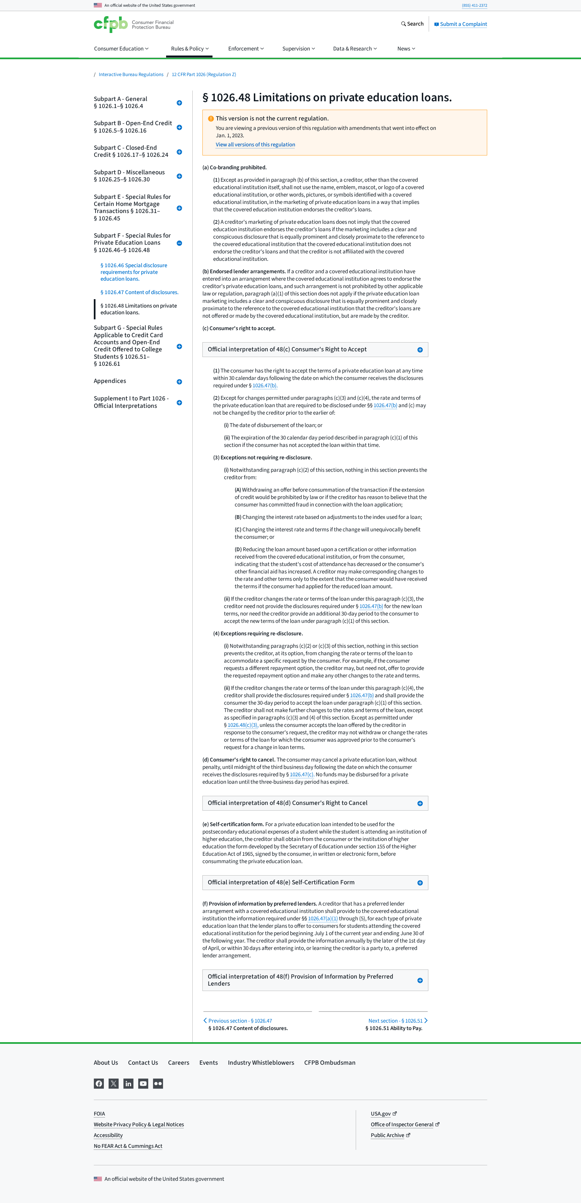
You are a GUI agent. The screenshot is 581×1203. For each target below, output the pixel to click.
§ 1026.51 (395, 1021)
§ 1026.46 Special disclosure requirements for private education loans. (134, 272)
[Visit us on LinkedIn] (128, 1083)
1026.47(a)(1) (323, 919)
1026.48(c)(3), (243, 725)
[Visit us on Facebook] (99, 1083)
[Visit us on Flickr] (158, 1083)
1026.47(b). (265, 386)
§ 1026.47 (240, 1021)
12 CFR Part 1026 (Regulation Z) (204, 74)
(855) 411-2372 (474, 5)
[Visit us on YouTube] (143, 1083)
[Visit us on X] (114, 1083)
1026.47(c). (302, 775)
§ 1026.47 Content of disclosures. (140, 292)
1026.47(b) (385, 405)
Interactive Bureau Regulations (131, 74)
